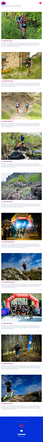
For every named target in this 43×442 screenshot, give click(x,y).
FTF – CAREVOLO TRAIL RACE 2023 (6, 161)
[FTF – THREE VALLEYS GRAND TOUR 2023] (21, 226)
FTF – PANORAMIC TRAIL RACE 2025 (7, 81)
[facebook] (18, 436)
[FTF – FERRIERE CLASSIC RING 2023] (21, 186)
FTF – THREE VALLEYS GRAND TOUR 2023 (8, 241)
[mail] (24, 436)
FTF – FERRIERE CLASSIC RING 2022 (7, 403)
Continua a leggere (39, 48)
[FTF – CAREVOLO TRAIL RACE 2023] (21, 146)
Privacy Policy (19, 434)
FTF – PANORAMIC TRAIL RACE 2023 (7, 121)
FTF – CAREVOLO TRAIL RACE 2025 (6, 40)
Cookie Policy (23, 434)
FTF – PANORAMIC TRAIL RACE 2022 (7, 363)
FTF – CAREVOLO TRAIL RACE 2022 (6, 323)
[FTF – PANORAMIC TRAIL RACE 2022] (21, 348)
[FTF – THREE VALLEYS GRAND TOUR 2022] (21, 266)
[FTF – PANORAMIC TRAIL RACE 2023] (21, 106)
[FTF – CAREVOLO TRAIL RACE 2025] (21, 25)
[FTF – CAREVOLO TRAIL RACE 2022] (21, 307)
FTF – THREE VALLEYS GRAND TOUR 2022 (8, 282)
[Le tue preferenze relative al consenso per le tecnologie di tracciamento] (1, 331)
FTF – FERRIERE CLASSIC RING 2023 (7, 201)
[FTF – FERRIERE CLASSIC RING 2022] (21, 388)
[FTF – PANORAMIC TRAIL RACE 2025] (21, 65)
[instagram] (21, 436)
